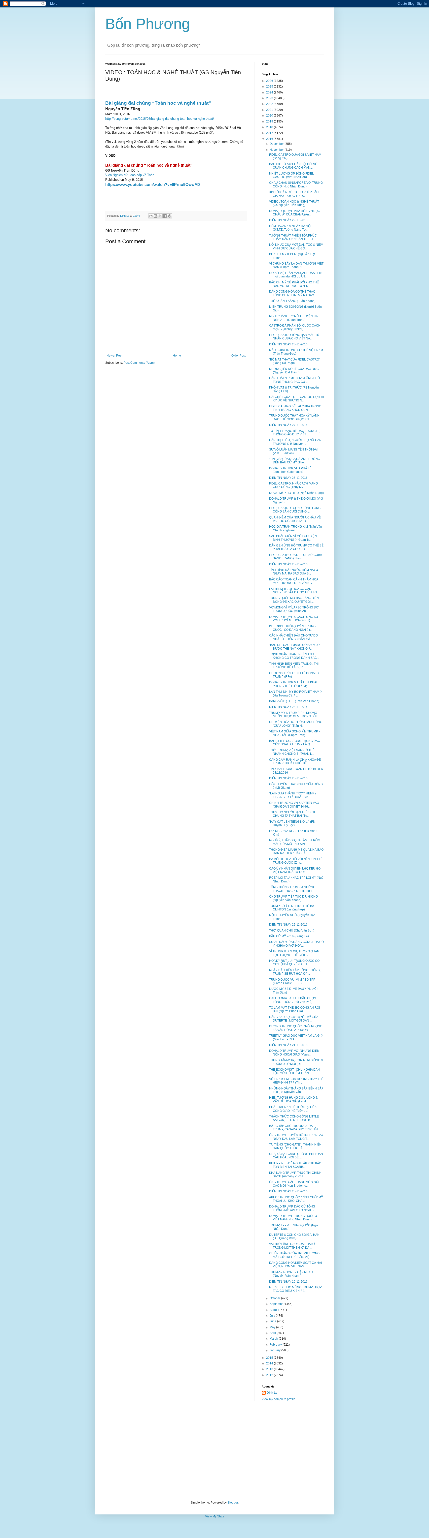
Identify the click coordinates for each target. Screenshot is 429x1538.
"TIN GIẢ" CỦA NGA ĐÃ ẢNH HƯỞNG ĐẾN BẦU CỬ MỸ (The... (294, 460)
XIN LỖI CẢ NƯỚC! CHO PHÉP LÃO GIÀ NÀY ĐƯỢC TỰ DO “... (294, 193)
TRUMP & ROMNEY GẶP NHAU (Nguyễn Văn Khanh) (291, 1273)
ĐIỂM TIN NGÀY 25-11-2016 (288, 564)
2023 (270, 98)
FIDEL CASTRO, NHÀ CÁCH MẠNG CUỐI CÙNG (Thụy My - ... (293, 485)
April (273, 1333)
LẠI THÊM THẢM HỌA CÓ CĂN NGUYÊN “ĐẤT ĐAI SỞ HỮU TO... (294, 590)
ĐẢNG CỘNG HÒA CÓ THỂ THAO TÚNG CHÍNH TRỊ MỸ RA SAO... (292, 293)
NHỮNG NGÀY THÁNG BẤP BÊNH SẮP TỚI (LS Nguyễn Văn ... (296, 1090)
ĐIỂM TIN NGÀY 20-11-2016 (288, 1191)
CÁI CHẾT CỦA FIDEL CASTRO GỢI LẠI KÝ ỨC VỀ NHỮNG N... (296, 398)
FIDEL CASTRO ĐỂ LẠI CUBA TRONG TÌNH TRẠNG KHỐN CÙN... (295, 408)
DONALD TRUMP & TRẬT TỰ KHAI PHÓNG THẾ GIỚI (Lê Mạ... (293, 684)
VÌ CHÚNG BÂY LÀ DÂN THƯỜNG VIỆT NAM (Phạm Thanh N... (296, 265)
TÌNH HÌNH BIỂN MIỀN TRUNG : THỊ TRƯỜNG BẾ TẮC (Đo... (294, 665)
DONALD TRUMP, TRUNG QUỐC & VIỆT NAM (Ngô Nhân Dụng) (293, 1217)
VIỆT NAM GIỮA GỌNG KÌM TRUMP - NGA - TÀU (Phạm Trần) (294, 733)
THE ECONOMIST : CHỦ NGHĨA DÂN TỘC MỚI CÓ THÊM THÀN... (294, 1071)
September (277, 1304)
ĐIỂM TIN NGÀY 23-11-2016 (288, 778)
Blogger (232, 1502)
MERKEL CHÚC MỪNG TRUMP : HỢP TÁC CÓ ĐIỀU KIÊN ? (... (295, 1289)
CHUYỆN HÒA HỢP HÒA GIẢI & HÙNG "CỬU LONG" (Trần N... (295, 723)
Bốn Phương (147, 24)
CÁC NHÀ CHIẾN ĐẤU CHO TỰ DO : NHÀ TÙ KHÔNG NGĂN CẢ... (294, 637)
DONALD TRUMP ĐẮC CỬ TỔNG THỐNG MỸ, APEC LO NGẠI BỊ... (293, 1208)
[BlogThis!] (155, 215)
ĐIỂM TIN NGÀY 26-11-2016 (288, 478)
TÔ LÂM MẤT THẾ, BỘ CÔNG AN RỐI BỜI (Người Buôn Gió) (294, 1009)
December (277, 144)
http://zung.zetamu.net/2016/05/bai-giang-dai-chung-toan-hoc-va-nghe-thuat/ (159, 119)
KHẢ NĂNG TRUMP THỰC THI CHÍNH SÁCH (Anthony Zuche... (295, 1174)
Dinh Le (125, 215)
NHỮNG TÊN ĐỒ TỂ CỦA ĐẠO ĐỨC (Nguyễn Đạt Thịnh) (294, 370)
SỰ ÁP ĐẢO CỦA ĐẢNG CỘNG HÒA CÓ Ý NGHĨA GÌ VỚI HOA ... (296, 943)
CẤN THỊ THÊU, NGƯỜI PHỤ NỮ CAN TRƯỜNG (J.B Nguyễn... (295, 441)
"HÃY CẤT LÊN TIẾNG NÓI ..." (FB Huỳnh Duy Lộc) (292, 823)
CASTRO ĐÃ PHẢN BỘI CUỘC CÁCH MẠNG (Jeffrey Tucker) (295, 327)
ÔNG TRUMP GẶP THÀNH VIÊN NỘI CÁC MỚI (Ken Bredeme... (294, 1183)
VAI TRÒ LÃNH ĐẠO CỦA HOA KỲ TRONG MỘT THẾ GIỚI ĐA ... (292, 1245)
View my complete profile (278, 1399)
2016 (270, 139)
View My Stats (214, 1516)
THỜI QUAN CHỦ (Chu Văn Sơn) (291, 930)
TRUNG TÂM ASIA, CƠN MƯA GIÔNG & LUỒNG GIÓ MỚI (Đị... (296, 1061)
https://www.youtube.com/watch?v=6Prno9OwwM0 (152, 184)
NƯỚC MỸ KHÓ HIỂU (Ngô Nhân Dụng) (296, 493)
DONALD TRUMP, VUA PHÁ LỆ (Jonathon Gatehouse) (290, 470)
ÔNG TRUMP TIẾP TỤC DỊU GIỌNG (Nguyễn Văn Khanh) (293, 898)
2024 (270, 92)
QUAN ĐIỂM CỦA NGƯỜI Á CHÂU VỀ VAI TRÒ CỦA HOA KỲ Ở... (295, 519)
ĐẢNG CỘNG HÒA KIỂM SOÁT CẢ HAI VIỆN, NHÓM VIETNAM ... (295, 1264)
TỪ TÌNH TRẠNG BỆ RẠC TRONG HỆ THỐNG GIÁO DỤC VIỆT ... (295, 432)
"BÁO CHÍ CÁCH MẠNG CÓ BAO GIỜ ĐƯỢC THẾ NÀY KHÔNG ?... (294, 646)
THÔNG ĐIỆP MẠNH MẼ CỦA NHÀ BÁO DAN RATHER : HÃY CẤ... (296, 851)
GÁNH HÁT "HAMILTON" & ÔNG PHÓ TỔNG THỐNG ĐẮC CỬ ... (294, 379)
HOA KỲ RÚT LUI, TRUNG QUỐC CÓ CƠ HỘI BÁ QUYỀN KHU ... (294, 962)
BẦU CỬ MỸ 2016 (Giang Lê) (289, 936)
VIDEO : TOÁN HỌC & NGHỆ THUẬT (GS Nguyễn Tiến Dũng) (294, 203)
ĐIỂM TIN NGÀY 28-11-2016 (288, 344)
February (276, 1344)
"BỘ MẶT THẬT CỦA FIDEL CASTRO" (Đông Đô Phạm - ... (294, 361)
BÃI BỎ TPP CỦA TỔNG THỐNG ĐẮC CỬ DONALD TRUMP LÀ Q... (294, 742)
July (273, 1315)
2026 (270, 81)
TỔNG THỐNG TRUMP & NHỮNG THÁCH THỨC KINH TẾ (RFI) (292, 888)
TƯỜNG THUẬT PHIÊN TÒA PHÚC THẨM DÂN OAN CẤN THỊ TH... (293, 237)
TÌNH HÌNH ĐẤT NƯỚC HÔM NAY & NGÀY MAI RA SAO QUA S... (293, 571)
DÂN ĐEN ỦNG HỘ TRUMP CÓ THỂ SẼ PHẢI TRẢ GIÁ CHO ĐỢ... (296, 547)
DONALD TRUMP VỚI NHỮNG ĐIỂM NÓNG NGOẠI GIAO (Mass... (294, 1052)
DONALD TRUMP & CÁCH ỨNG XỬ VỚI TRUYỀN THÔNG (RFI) (293, 618)
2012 (270, 1375)
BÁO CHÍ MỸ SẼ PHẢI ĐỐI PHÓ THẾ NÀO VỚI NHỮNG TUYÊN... (294, 284)
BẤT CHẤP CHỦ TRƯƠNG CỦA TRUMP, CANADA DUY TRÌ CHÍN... (294, 1127)
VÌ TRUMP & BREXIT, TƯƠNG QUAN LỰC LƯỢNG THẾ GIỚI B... (294, 953)
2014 (270, 1363)
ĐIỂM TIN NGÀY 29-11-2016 (288, 220)
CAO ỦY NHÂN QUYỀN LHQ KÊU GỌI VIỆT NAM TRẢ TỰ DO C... (295, 870)
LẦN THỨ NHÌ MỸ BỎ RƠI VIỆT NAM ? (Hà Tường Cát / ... (295, 693)
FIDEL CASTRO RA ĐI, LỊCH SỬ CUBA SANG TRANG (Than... (295, 556)
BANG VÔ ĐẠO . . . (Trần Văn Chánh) (294, 701)
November (277, 149)
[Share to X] (160, 215)
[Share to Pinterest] (169, 215)
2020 (270, 115)
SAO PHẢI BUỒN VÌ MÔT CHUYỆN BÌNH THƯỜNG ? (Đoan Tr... (293, 537)
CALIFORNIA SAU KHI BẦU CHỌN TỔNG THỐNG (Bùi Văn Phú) (292, 999)
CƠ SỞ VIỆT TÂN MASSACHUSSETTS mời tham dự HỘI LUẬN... (295, 274)
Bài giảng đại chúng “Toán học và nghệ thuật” (158, 103)
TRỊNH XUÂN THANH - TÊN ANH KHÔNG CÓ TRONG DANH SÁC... (294, 656)
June (273, 1321)
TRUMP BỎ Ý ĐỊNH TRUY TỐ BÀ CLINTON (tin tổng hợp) (291, 907)
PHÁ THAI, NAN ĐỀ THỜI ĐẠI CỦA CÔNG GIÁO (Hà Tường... (292, 1108)
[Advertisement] (214, 1451)
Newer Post (114, 355)
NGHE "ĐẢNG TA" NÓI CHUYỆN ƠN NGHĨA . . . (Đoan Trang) (294, 317)
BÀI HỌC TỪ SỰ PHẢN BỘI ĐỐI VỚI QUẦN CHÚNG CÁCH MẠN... (293, 165)
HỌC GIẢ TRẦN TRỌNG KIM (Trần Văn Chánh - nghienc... (295, 528)
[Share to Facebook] (164, 215)
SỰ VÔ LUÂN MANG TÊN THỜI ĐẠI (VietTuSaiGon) (293, 451)
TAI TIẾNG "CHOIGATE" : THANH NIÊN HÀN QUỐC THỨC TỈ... (295, 1146)
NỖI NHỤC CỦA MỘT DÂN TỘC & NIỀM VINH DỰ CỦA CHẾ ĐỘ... (296, 246)
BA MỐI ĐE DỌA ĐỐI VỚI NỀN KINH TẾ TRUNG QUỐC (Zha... (295, 860)
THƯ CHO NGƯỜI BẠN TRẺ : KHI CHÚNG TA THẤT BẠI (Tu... (292, 814)
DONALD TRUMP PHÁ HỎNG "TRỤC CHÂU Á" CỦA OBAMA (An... (294, 212)
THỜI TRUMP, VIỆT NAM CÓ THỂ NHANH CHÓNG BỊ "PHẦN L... (292, 752)
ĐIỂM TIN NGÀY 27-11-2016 (288, 425)
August (275, 1310)
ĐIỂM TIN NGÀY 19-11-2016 (288, 1281)
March (274, 1338)
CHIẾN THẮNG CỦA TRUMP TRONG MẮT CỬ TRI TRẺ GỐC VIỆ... (294, 1255)
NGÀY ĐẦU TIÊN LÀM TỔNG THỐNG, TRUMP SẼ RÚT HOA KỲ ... (295, 971)
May (273, 1327)
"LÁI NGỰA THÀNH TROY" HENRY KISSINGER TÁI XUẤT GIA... (293, 795)
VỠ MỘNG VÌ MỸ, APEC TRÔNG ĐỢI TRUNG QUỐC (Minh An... (294, 609)
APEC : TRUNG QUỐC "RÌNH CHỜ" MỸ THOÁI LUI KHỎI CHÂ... (296, 1199)
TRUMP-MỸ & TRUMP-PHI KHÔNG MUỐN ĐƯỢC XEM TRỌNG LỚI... (294, 714)
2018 (270, 127)
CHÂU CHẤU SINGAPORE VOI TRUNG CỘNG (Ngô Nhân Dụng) (296, 184)
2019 (270, 121)
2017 (270, 133)
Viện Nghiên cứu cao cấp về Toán (129, 175)
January (275, 1350)
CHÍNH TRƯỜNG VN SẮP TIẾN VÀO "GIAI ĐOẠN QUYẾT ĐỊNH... (294, 804)
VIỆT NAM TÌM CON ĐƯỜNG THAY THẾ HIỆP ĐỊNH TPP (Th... (296, 1080)
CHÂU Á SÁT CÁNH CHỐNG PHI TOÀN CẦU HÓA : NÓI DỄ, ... (296, 1155)
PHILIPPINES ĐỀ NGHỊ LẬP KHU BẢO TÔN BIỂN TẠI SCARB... (295, 1165)
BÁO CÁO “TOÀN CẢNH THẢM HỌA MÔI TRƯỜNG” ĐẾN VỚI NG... (293, 581)
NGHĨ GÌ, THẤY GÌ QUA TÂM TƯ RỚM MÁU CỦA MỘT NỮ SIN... (294, 842)
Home (177, 355)
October (275, 1298)
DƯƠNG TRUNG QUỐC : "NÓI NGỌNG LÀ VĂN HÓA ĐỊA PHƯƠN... (295, 1028)
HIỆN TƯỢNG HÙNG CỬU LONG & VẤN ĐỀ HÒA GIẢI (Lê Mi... (293, 1099)
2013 (270, 1369)
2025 (270, 86)
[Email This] (150, 215)
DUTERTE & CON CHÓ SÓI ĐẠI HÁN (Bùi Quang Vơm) (294, 1236)
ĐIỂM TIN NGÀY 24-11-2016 (288, 707)
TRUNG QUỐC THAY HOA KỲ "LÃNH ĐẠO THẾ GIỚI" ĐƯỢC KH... (294, 417)
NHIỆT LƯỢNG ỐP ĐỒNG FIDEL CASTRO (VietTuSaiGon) (291, 175)
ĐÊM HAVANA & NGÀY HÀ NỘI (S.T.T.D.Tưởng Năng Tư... (290, 227)
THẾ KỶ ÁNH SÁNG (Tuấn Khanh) (292, 301)
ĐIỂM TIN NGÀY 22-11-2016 (288, 924)
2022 (270, 104)
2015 (270, 1357)
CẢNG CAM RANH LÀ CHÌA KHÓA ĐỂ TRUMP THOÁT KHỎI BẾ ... (295, 761)
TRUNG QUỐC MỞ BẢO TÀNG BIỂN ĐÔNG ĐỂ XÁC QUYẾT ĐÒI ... (294, 599)
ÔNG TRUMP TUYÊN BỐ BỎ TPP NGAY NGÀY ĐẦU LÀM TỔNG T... (296, 1136)
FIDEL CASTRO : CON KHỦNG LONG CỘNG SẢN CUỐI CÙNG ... (295, 509)
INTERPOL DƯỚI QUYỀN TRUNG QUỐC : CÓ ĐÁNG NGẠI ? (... (292, 628)
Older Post (238, 355)
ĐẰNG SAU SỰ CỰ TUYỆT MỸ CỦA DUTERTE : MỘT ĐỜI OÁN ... (293, 1018)
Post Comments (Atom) (139, 362)
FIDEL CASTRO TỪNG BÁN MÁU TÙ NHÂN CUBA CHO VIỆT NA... (294, 336)
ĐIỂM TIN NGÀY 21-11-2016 (288, 1045)
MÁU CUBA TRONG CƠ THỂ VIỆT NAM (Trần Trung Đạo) (296, 351)
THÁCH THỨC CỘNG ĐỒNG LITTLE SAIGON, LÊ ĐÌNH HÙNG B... (294, 1118)
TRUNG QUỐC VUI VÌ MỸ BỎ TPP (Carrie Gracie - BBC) (292, 981)
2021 (270, 110)
